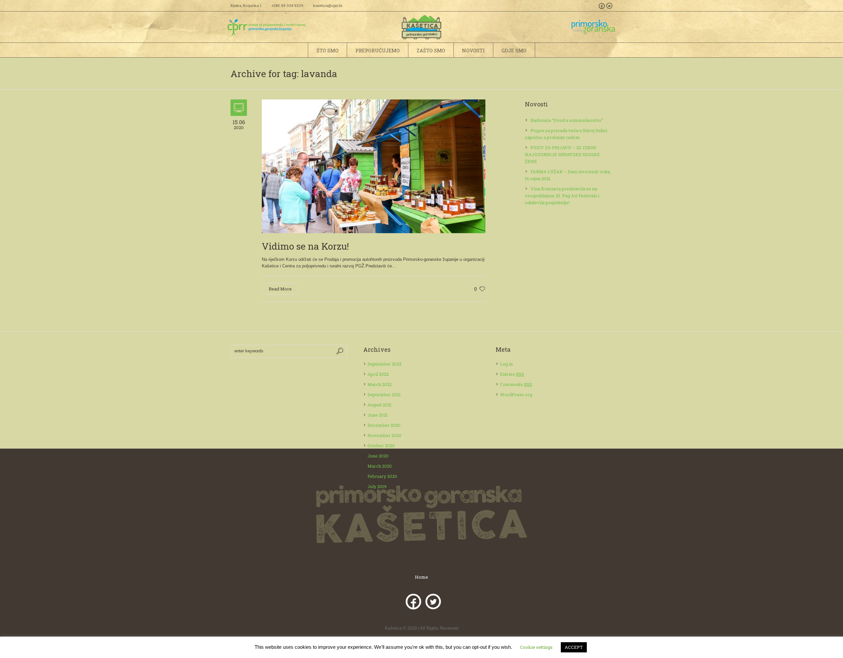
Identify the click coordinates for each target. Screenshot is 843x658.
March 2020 (379, 466)
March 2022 (379, 384)
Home (421, 577)
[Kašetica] (421, 514)
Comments (516, 384)
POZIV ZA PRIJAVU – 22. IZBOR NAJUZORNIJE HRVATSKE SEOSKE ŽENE (562, 154)
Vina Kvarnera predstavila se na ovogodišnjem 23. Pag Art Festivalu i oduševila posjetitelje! (562, 196)
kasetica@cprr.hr (327, 5)
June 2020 (378, 456)
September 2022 (384, 364)
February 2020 (382, 476)
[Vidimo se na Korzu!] (373, 166)
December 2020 (383, 425)
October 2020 (381, 446)
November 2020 (384, 435)
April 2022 (378, 374)
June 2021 (377, 415)
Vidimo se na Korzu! (305, 246)
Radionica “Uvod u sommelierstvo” (566, 120)
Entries (512, 374)
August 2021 (379, 405)
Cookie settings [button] (536, 647)
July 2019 (377, 486)
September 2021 (384, 395)
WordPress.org (516, 395)
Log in (506, 364)
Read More (280, 289)
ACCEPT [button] (574, 647)
